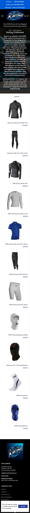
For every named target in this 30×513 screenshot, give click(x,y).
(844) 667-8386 (19, 2)
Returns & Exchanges (18, 8)
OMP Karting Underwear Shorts (18, 305)
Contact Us (4, 492)
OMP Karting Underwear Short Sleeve (16, 244)
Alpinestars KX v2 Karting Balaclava (17, 365)
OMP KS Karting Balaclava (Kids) (18, 335)
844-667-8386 (4, 476)
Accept (23, 506)
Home (10, 30)
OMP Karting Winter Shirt (20, 183)
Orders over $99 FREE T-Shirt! (15, 5)
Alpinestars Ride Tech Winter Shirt (17, 123)
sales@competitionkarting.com (9, 473)
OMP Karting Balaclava (21, 426)
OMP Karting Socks (22, 395)
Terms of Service (5, 494)
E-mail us (9, 2)
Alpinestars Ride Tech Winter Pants (17, 153)
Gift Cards (8, 8)
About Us (3, 489)
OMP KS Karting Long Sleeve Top (18, 214)
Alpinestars (25, 121)
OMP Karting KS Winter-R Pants (18, 274)
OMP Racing (25, 181)
